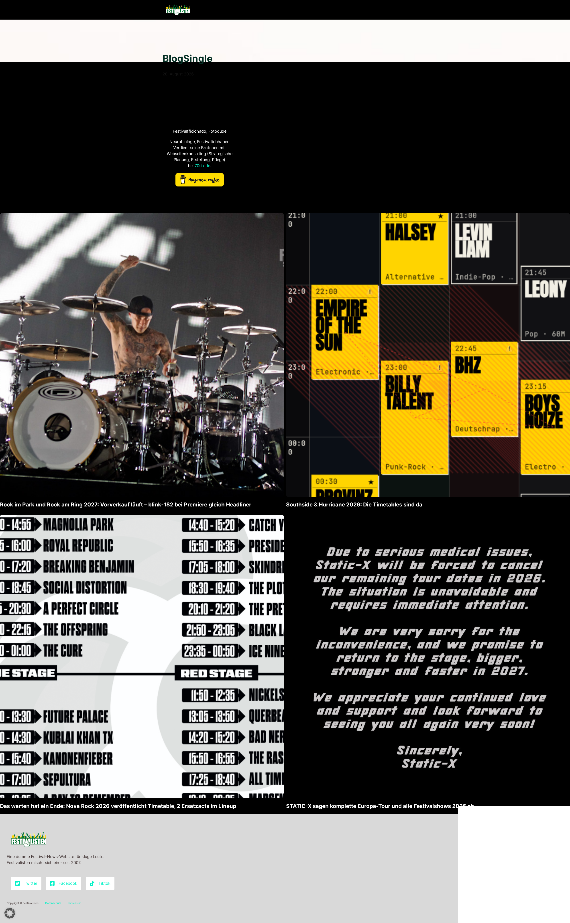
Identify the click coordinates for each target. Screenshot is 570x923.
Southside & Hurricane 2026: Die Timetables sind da (354, 504)
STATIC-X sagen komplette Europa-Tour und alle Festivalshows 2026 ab (380, 806)
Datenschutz (53, 903)
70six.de (202, 165)
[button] (10, 913)
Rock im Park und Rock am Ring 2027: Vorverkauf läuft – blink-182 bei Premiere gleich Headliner (125, 504)
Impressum (74, 903)
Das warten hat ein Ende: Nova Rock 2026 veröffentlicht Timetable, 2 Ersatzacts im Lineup (118, 806)
